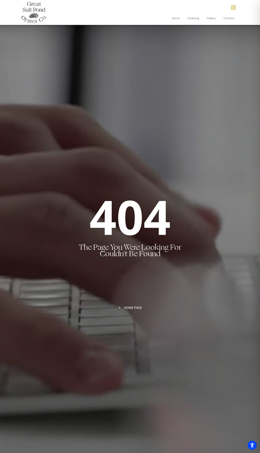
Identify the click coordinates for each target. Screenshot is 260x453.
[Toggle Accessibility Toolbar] (252, 445)
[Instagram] (233, 7)
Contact (229, 18)
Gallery (211, 18)
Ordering (193, 18)
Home (176, 18)
